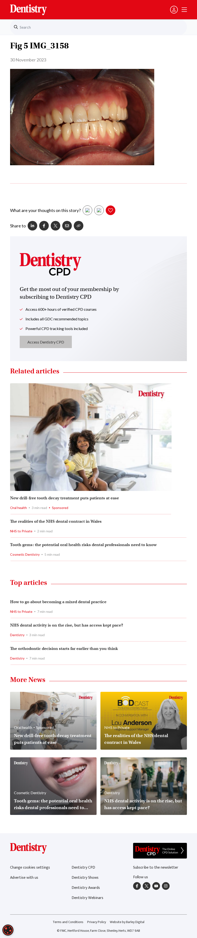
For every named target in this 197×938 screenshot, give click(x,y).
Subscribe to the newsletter (155, 867)
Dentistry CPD (83, 867)
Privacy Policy (96, 922)
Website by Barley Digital (127, 922)
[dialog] (7, 930)
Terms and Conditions (68, 922)
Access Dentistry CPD (45, 342)
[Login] (174, 9)
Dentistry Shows (85, 877)
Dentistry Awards (86, 888)
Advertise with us (24, 877)
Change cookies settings (30, 867)
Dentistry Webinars (87, 898)
